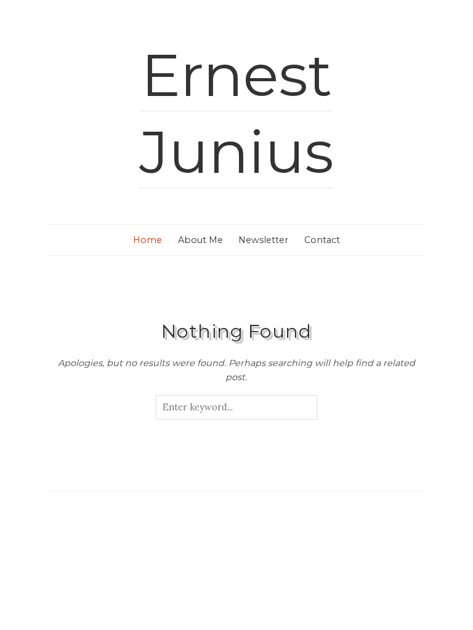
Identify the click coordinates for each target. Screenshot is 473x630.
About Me (200, 239)
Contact (322, 239)
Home (147, 239)
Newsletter (263, 239)
